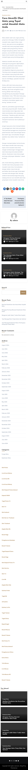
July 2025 (4, 394)
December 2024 (6, 420)
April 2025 (4, 405)
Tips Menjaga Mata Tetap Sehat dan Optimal (14, 319)
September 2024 (6, 432)
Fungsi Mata (5, 454)
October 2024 (5, 428)
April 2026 (5, 360)
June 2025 (5, 398)
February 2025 (6, 413)
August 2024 (5, 436)
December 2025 (6, 375)
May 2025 (4, 402)
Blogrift (22, 766)
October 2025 (5, 383)
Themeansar (14, 768)
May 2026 (4, 356)
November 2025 (6, 379)
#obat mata (23, 30)
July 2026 (4, 349)
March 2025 (5, 409)
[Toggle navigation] (2, 1)
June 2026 (5, 352)
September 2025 (6, 386)
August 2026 (5, 345)
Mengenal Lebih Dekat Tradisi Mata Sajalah (13, 315)
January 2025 (6, 417)
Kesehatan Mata (6, 15)
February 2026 (6, 368)
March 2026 (5, 364)
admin (7, 30)
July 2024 (4, 439)
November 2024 (6, 424)
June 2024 (5, 443)
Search (4, 287)
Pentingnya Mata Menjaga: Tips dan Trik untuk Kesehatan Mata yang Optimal (13, 274)
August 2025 (5, 390)
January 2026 (6, 371)
